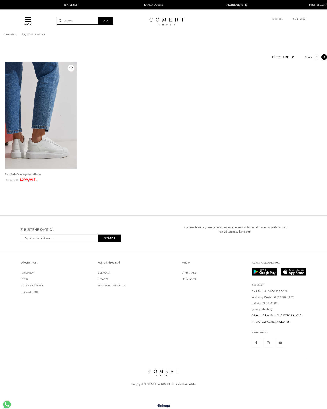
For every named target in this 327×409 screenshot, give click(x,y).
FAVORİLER (277, 18)
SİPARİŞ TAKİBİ (189, 272)
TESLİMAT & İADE (30, 292)
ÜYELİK (24, 279)
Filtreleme (280, 57)
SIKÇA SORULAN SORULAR (112, 285)
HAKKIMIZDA (27, 272)
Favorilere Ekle (71, 68)
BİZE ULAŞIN (104, 272)
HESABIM (103, 279)
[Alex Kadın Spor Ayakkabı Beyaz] (41, 115)
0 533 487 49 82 (273, 297)
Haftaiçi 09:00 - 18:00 (265, 303)
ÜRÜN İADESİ (189, 279)
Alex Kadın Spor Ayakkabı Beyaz (23, 174)
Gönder (109, 238)
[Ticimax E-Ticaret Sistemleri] (163, 406)
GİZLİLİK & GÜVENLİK (32, 285)
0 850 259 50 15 (269, 291)
